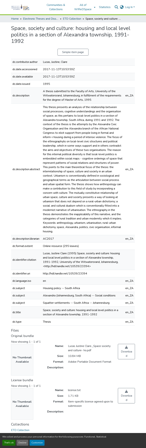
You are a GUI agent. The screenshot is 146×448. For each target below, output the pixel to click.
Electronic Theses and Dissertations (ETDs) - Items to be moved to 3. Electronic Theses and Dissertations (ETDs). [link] (41, 19)
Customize (37, 442)
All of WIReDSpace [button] (83, 7)
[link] (126, 351)
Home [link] (15, 19)
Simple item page (73, 52)
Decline (22, 442)
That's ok (9, 442)
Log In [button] (129, 7)
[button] (25, 7)
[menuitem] (84, 7)
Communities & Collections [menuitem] (56, 7)
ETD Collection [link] (72, 19)
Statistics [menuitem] (105, 7)
